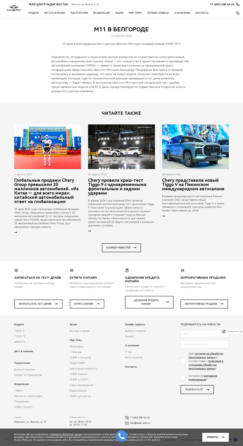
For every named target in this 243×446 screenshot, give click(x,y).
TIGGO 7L (20, 336)
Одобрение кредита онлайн (146, 302)
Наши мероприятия (81, 385)
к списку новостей (118, 247)
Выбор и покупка (24, 369)
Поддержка (21, 401)
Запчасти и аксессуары (28, 396)
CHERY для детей (80, 396)
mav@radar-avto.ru (140, 423)
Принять (212, 437)
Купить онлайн (83, 304)
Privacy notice (233, 331)
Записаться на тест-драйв (35, 304)
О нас (128, 351)
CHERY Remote (78, 374)
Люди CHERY (77, 363)
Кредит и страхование (28, 375)
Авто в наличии (54, 13)
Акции (119, 13)
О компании (182, 13)
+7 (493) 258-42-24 (140, 417)
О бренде (76, 352)
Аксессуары (77, 346)
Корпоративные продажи (201, 304)
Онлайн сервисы (158, 13)
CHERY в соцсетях (80, 357)
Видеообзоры (78, 390)
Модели (33, 13)
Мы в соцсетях (134, 357)
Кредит (129, 336)
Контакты (202, 13)
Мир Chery (135, 13)
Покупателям (79, 13)
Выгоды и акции (79, 330)
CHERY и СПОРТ (79, 379)
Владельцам (101, 13)
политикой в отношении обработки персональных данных (206, 365)
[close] (241, 331)
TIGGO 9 (19, 330)
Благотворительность (83, 368)
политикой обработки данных (66, 434)
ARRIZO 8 (19, 341)
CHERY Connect (23, 407)
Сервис (18, 390)
